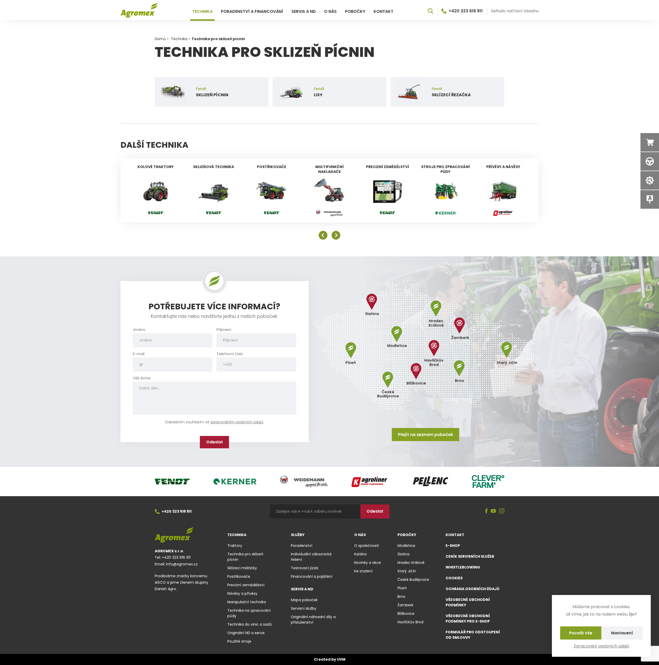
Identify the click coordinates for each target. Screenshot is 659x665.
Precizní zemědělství (245, 585)
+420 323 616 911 (466, 11)
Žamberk (405, 605)
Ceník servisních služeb (470, 556)
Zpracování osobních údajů (601, 646)
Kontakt (383, 11)
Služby (298, 534)
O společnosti (366, 545)
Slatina (403, 554)
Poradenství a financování (252, 11)
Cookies (454, 578)
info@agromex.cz (182, 564)
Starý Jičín (406, 571)
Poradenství (301, 545)
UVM (341, 659)
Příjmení (223, 329)
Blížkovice (405, 613)
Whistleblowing (463, 567)
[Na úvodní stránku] (139, 10)
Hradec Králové (410, 562)
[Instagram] (501, 511)
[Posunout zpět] (323, 235)
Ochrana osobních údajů (472, 588)
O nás (330, 11)
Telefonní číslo (229, 354)
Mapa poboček (304, 599)
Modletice (406, 545)
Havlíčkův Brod (410, 622)
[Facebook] (486, 511)
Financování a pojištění (311, 576)
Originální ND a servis (246, 632)
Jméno (139, 329)
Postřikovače (238, 576)
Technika (202, 11)
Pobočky (355, 11)
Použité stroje (239, 641)
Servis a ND (303, 11)
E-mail (138, 354)
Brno (401, 596)
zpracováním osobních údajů (237, 422)
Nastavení (622, 633)
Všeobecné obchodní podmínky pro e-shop (468, 618)
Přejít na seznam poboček (425, 434)
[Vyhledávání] (430, 11)
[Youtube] (493, 511)
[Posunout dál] (336, 235)
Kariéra (360, 554)
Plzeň (402, 588)
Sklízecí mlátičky (242, 568)
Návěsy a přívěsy (242, 593)
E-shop (453, 545)
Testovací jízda (304, 568)
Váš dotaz (142, 378)
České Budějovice (413, 579)
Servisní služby (303, 608)
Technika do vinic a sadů (249, 624)
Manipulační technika (246, 602)
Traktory (234, 545)
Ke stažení (363, 571)
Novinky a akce (367, 562)
